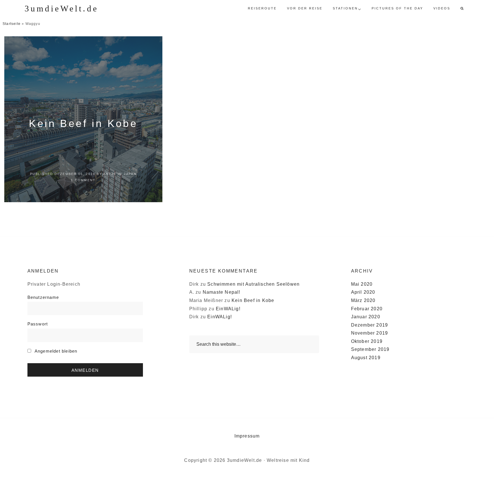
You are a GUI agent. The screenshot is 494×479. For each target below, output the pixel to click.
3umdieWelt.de (61, 8)
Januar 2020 (365, 316)
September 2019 (370, 349)
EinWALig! (228, 308)
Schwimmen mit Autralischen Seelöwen (253, 284)
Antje (109, 174)
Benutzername (43, 297)
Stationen (345, 8)
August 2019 (366, 357)
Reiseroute (262, 8)
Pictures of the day (397, 8)
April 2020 (363, 292)
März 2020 (363, 300)
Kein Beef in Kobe (83, 123)
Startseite (12, 24)
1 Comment (83, 180)
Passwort (37, 323)
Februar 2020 (367, 308)
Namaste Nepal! (221, 292)
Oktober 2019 (367, 341)
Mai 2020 (362, 284)
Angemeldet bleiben (55, 351)
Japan (130, 174)
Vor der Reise (304, 8)
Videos (441, 8)
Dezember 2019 (369, 325)
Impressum (247, 436)
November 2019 (369, 333)
